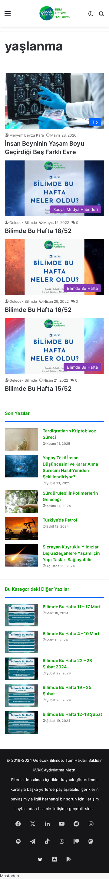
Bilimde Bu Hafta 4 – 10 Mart (71, 633)
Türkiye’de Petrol (60, 519)
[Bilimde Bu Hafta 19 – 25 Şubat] (21, 695)
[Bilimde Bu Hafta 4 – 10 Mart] (21, 642)
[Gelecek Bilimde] (54, 13)
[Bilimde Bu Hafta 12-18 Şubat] (21, 722)
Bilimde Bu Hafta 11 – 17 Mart (72, 606)
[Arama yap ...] (101, 15)
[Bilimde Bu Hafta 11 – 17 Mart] (21, 615)
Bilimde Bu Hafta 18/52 (38, 230)
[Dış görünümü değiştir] (91, 15)
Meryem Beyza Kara (26, 135)
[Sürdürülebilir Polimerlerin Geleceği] (21, 501)
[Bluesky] (40, 859)
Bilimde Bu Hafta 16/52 (38, 309)
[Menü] (8, 15)
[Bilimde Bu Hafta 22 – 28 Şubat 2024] (21, 669)
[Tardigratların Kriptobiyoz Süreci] (21, 439)
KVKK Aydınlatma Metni (54, 770)
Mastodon (9, 875)
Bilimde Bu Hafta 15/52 (38, 388)
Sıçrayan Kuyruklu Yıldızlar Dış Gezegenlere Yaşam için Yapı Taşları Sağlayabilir (71, 553)
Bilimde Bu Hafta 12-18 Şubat (72, 714)
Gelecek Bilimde (23, 222)
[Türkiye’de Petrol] (21, 528)
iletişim (92, 799)
